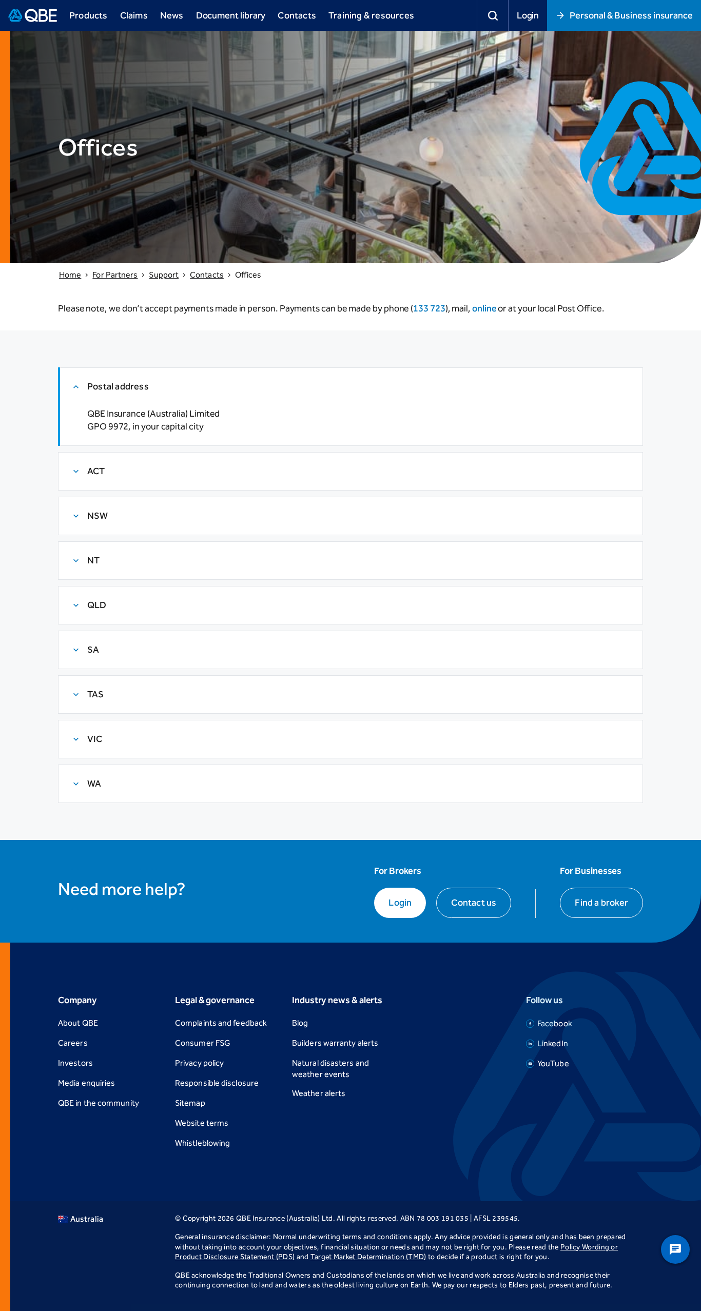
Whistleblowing (202, 1143)
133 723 (429, 308)
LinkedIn (552, 1043)
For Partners (115, 275)
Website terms (201, 1123)
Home (70, 275)
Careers (73, 1043)
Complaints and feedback (221, 1023)
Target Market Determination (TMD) (368, 1257)
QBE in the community (98, 1103)
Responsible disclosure (217, 1083)
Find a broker (601, 902)
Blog (300, 1023)
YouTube (553, 1063)
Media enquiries (86, 1083)
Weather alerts (318, 1093)
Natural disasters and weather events (330, 1068)
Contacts (207, 275)
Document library (231, 15)
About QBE (78, 1023)
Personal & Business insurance (631, 15)
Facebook (554, 1023)
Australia (86, 1219)
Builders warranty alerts (335, 1043)
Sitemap (190, 1103)
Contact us (473, 902)
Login (528, 15)
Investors (75, 1063)
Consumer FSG (202, 1043)
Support (164, 275)
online (484, 308)
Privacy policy (199, 1063)
